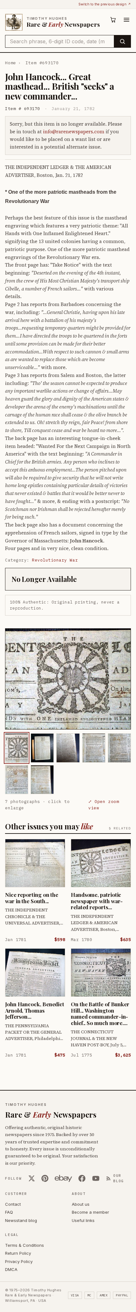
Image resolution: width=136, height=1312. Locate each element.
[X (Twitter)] (31, 1178)
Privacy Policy (19, 1261)
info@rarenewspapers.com (73, 131)
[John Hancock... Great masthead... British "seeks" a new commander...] (16, 747)
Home (10, 63)
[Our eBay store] (63, 1178)
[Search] (122, 41)
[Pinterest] (44, 1178)
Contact (13, 1204)
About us (81, 1204)
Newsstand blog (21, 1220)
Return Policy (18, 1253)
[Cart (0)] (113, 19)
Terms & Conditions (24, 1245)
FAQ (9, 1212)
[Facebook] (81, 1178)
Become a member (90, 1212)
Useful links (83, 1220)
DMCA (11, 1269)
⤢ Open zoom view (103, 805)
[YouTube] (96, 1178)
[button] (68, 679)
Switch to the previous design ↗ (104, 4)
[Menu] (126, 19)
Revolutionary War (55, 560)
